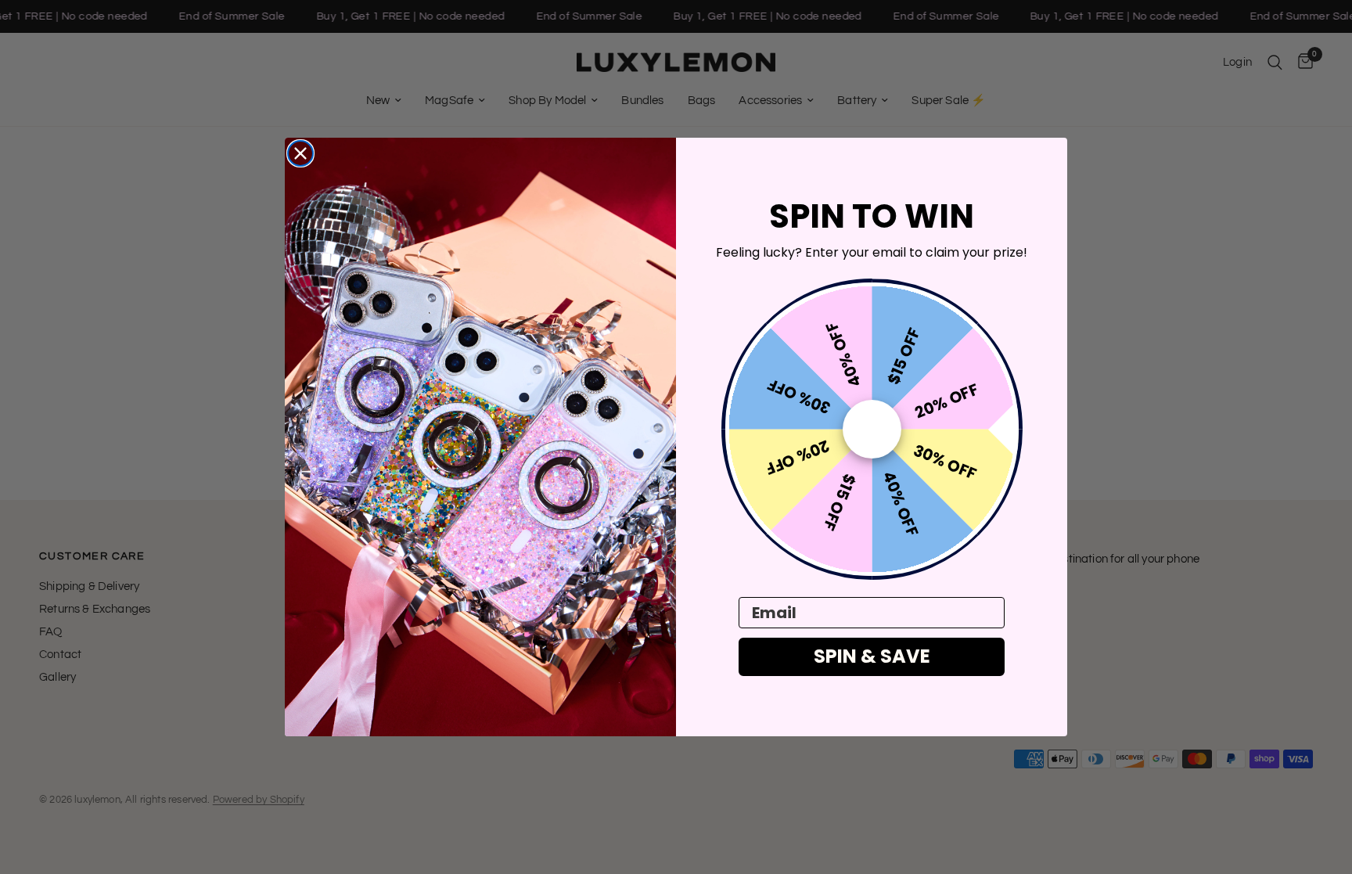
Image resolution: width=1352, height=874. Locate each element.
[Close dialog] (300, 153)
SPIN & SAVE (872, 656)
